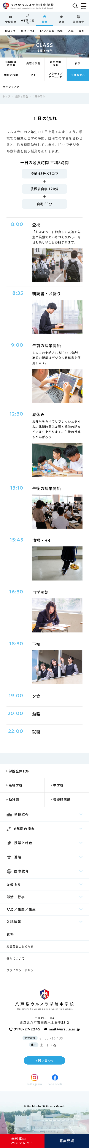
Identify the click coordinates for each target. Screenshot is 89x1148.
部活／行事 (28, 30)
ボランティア (11, 87)
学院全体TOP (19, 771)
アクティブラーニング (56, 75)
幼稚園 (14, 799)
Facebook (55, 1084)
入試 (71, 30)
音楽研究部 (61, 799)
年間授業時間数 (11, 63)
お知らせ (10, 30)
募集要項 (66, 1141)
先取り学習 (33, 63)
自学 (78, 63)
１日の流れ (78, 75)
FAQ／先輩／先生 (51, 30)
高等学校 (15, 785)
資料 (81, 30)
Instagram (34, 1084)
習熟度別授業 (55, 63)
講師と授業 (11, 75)
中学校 (58, 785)
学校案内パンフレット (22, 1141)
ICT (33, 75)
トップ (6, 96)
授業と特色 (21, 96)
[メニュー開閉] (83, 5)
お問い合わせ (44, 1060)
